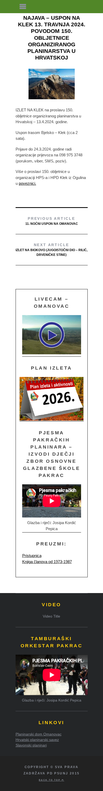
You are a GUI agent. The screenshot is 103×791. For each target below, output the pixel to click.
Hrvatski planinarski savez (37, 740)
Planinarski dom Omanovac (39, 734)
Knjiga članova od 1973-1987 (47, 561)
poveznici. (27, 183)
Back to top (50, 780)
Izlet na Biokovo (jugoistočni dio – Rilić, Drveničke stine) (51, 250)
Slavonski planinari (31, 745)
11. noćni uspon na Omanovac (51, 221)
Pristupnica (31, 555)
